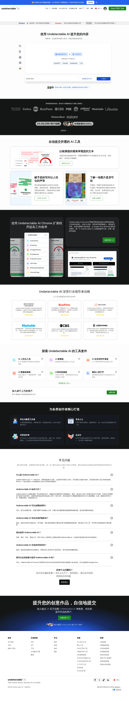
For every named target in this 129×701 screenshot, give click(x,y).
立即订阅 (112, 392)
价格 (82, 8)
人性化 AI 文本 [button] (42, 198)
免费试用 (63, 618)
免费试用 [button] (107, 240)
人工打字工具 (81, 664)
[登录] (105, 8)
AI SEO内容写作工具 (84, 661)
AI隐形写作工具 (82, 651)
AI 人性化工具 (63, 8)
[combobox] (98, 8)
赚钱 (32, 655)
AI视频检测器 (104, 651)
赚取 (92, 8)
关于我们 (11, 642)
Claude (65, 63)
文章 (9, 645)
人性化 (103, 79)
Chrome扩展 (81, 671)
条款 (55, 648)
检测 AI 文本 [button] (66, 163)
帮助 (55, 642)
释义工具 (80, 645)
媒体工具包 (11, 648)
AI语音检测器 (104, 648)
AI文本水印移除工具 (84, 658)
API (88, 8)
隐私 (55, 651)
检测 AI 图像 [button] (96, 198)
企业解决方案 (35, 651)
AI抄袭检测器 (81, 655)
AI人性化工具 (81, 642)
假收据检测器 (104, 661)
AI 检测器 (54, 8)
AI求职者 (80, 667)
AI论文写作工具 (82, 648)
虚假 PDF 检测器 (105, 658)
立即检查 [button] (90, 2)
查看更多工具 (64, 383)
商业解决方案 (73, 8)
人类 (81, 63)
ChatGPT (57, 63)
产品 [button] (46, 8)
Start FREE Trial (117, 8)
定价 (32, 642)
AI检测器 (103, 642)
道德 (55, 645)
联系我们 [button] (64, 582)
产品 (32, 648)
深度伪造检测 (104, 655)
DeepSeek (73, 63)
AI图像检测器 (104, 645)
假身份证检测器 (105, 664)
